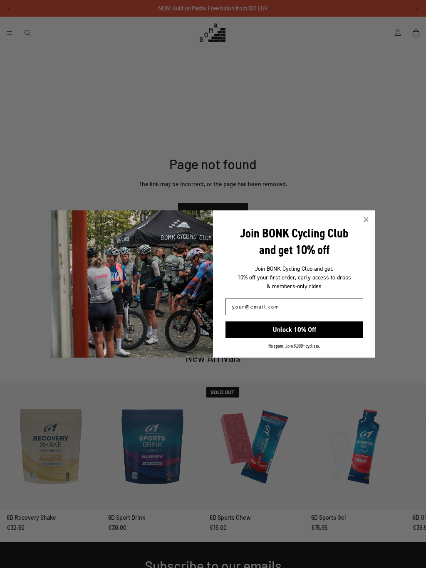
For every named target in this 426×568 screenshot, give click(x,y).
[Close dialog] (366, 220)
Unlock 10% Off (294, 329)
